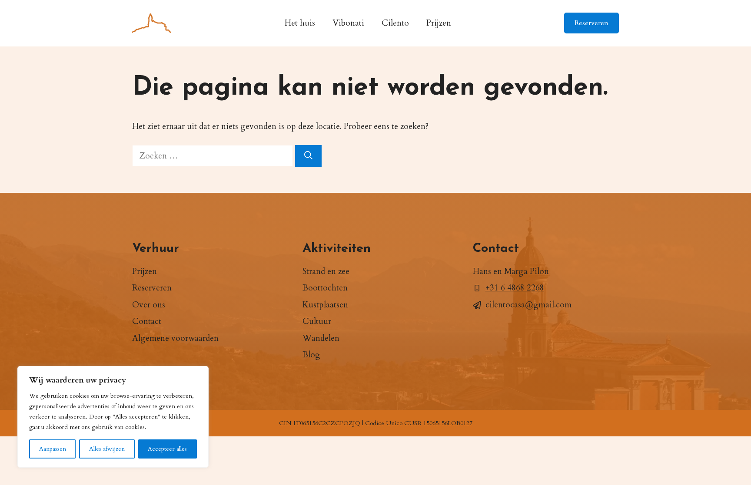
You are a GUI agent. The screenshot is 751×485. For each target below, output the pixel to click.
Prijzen (438, 23)
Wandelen (320, 338)
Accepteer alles (167, 449)
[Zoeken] (308, 156)
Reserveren (591, 23)
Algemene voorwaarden (175, 338)
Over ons (148, 304)
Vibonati (348, 23)
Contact (146, 321)
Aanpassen (52, 449)
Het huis (300, 23)
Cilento (395, 23)
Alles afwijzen (107, 449)
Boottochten (325, 288)
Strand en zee (325, 271)
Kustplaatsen (325, 304)
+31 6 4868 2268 (514, 288)
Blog (311, 354)
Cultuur (316, 321)
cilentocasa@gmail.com (528, 304)
